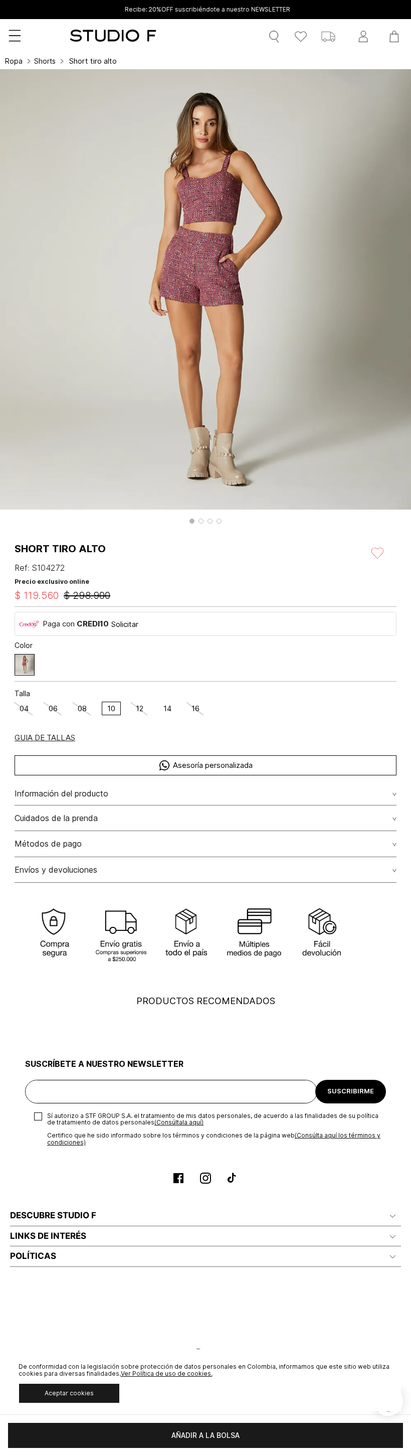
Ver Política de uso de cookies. (167, 1373)
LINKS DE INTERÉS (48, 1236)
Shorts (45, 61)
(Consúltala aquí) (178, 1122)
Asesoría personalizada (213, 765)
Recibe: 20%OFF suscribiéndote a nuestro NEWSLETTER (205, 9)
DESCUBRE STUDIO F (53, 1215)
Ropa (14, 61)
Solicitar (124, 624)
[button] (191, 521)
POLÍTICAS (33, 1256)
